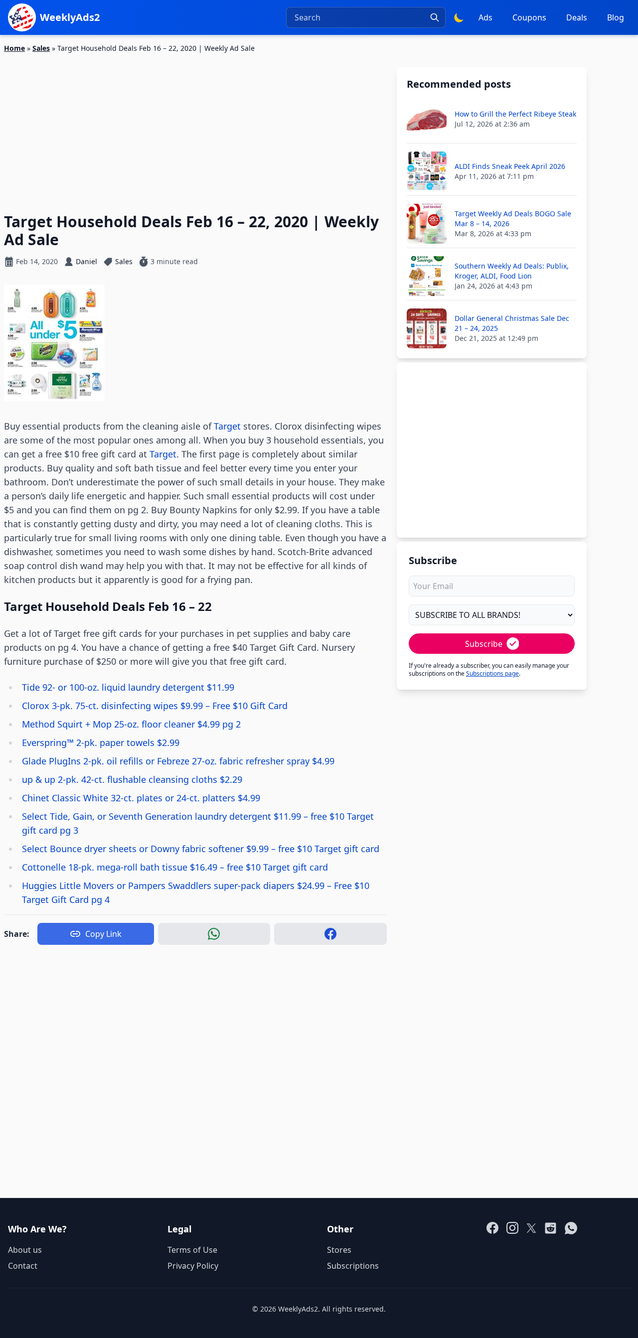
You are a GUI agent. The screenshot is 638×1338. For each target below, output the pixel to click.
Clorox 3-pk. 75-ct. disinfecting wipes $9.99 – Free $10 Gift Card (155, 706)
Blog (615, 17)
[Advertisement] (195, 127)
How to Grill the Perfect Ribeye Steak (515, 114)
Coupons (529, 17)
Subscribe (483, 643)
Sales (41, 48)
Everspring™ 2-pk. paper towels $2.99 (100, 742)
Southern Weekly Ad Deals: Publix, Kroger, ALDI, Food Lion (512, 271)
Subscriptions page (492, 673)
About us (25, 1249)
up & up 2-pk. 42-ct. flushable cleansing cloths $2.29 (132, 779)
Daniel (86, 261)
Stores (339, 1249)
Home (14, 48)
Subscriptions (353, 1265)
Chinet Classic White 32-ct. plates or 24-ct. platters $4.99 (141, 798)
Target (227, 426)
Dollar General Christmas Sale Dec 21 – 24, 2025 (512, 323)
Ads (485, 17)
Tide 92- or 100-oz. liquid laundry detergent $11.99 (128, 687)
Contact (22, 1265)
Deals (576, 17)
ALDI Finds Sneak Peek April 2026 (510, 166)
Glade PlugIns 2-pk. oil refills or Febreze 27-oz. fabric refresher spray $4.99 (178, 761)
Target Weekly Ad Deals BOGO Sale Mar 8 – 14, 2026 (513, 218)
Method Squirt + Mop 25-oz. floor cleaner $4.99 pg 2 (131, 724)
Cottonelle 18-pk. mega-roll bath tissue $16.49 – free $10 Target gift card (175, 867)
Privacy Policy (192, 1265)
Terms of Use (192, 1249)
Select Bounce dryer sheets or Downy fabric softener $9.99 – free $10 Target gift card (200, 849)
